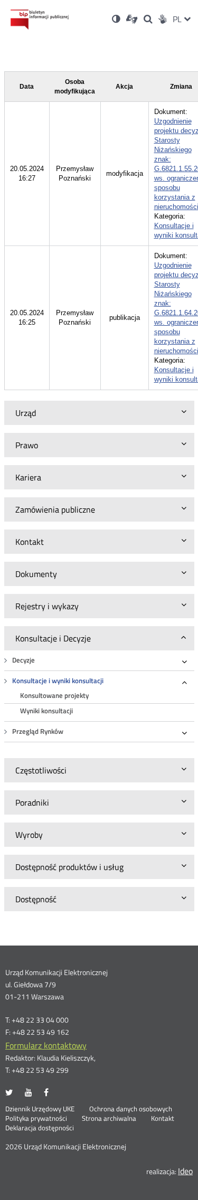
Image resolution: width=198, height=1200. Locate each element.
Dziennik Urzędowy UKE (39, 1109)
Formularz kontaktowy (46, 1045)
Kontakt (162, 1118)
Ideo (185, 1171)
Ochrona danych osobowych (130, 1109)
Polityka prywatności (36, 1118)
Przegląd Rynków (37, 731)
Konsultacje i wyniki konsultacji (57, 681)
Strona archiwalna (109, 1118)
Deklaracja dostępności (39, 1128)
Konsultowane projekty (54, 696)
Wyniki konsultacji (46, 711)
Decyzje (23, 660)
